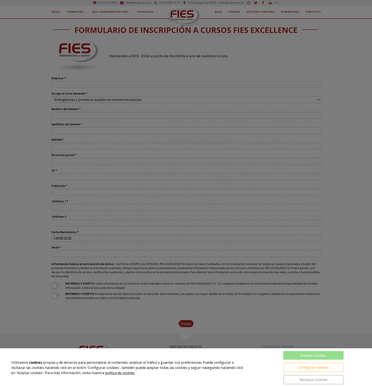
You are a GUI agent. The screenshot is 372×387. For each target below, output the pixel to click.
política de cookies (120, 372)
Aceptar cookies (313, 355)
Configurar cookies (313, 367)
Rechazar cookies (313, 379)
